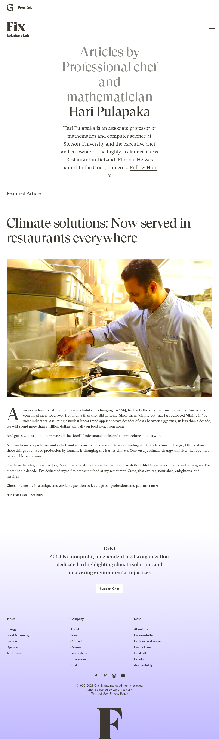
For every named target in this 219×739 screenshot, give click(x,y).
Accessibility (143, 665)
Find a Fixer (142, 647)
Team (74, 635)
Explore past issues (148, 641)
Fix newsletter (144, 635)
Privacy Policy (119, 693)
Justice (12, 641)
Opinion (37, 494)
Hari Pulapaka (17, 494)
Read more (150, 485)
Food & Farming (18, 635)
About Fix (141, 629)
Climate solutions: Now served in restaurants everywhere (99, 230)
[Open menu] (212, 30)
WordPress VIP (122, 689)
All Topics (14, 653)
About (74, 629)
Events (139, 659)
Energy (11, 629)
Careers (75, 647)
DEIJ (73, 665)
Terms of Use (99, 693)
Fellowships (78, 653)
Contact (76, 641)
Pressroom (78, 659)
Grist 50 (140, 653)
